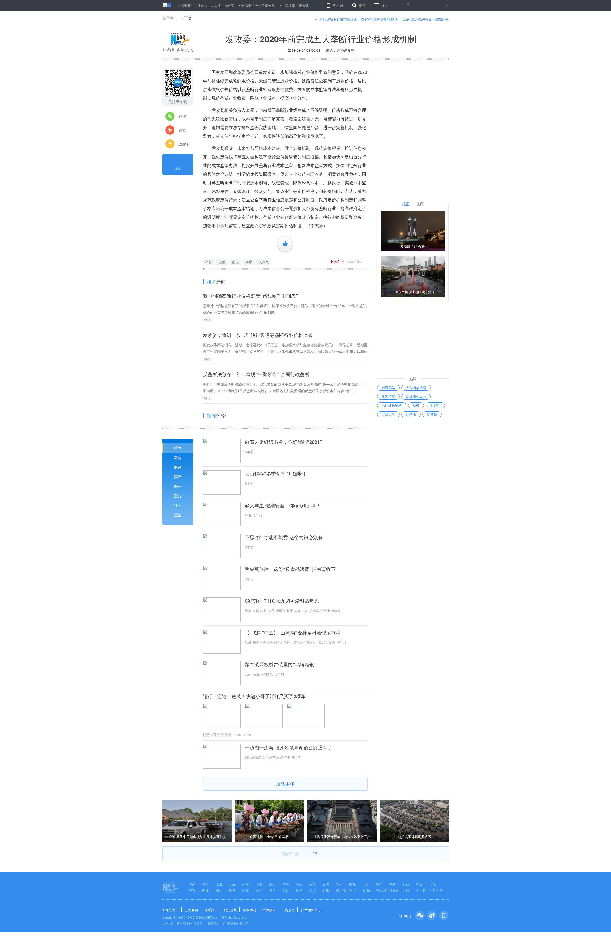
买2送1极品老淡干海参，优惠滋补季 (425, 19)
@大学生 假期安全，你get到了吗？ (282, 505)
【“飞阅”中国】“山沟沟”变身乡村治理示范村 (292, 632)
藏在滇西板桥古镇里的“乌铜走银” (280, 664)
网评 (178, 486)
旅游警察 (388, 396)
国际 (178, 476)
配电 (235, 262)
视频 (232, 890)
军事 (285, 884)
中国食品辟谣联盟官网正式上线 (336, 19)
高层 (232, 884)
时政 (192, 884)
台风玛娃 (388, 387)
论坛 (432, 884)
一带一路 (436, 890)
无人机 (421, 890)
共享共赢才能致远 (269, 5)
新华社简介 (170, 909)
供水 (248, 262)
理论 (259, 884)
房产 (379, 884)
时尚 (272, 890)
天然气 (264, 262)
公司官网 (191, 909)
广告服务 (288, 909)
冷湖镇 (432, 414)
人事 (245, 884)
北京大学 (388, 414)
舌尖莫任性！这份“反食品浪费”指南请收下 (290, 569)
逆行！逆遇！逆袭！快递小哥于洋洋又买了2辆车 (254, 696)
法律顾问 (269, 909)
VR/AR (381, 890)
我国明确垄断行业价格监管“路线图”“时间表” (250, 295)
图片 (178, 495)
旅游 (312, 890)
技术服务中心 (311, 909)
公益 (406, 890)
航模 (416, 405)
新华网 (168, 18)
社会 (178, 505)
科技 (406, 884)
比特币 (411, 414)
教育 (392, 884)
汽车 (366, 884)
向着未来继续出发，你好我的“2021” (283, 442)
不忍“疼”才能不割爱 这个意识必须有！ (286, 537)
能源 (419, 884)
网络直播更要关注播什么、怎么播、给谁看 (177, 5)
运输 (222, 262)
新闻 (178, 457)
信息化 (341, 890)
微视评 (394, 890)
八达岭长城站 (392, 405)
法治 (178, 515)
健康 (325, 890)
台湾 (325, 884)
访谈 (299, 884)
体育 (285, 890)
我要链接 (230, 909)
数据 (352, 890)
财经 (178, 467)
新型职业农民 (416, 396)
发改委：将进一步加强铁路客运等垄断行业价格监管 (258, 334)
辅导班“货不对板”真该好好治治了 (314, 5)
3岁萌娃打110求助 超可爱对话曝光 (282, 600)
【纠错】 (335, 262)
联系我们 (211, 909)
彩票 (245, 890)
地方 (205, 884)
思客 (192, 890)
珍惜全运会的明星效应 (232, 5)
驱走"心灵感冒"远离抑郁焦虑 (379, 19)
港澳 (312, 884)
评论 (177, 168)
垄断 (208, 262)
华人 (339, 884)
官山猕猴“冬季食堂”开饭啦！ (276, 473)
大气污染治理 (416, 387)
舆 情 (366, 890)
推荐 (178, 448)
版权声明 (249, 909)
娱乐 (259, 890)
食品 (299, 890)
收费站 (435, 405)
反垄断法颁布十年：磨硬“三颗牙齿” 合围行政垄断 (256, 374)
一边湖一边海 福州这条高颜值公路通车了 (288, 747)
